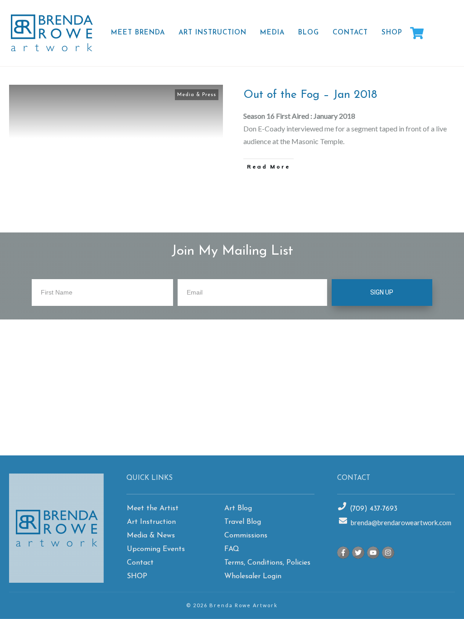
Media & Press (196, 94)
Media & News (151, 535)
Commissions (245, 535)
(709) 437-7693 (373, 509)
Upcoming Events (156, 549)
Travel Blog (242, 522)
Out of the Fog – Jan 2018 (310, 95)
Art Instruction (151, 522)
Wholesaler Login (252, 576)
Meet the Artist (153, 508)
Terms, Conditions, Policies (267, 562)
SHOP (137, 576)
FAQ (231, 549)
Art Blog (238, 508)
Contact (140, 562)
